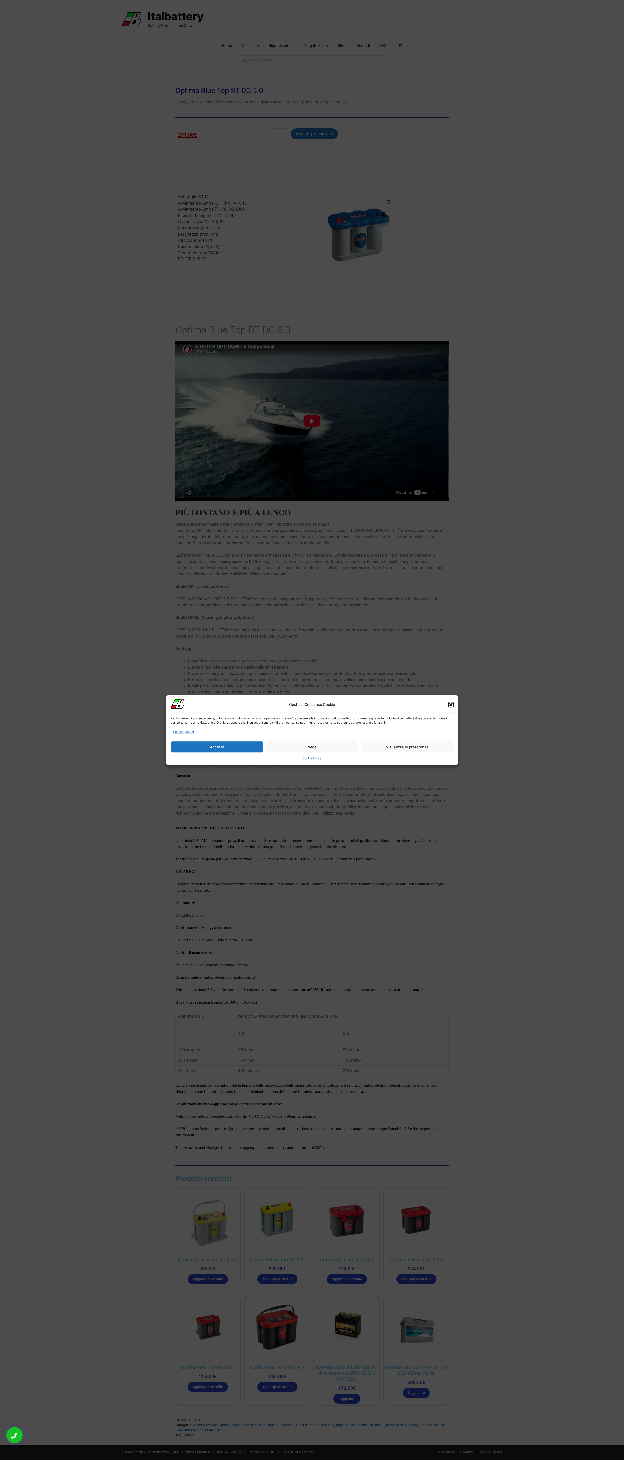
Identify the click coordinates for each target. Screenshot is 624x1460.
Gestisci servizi (183, 732)
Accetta (217, 747)
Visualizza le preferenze (407, 747)
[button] (450, 704)
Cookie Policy (312, 758)
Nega (312, 747)
